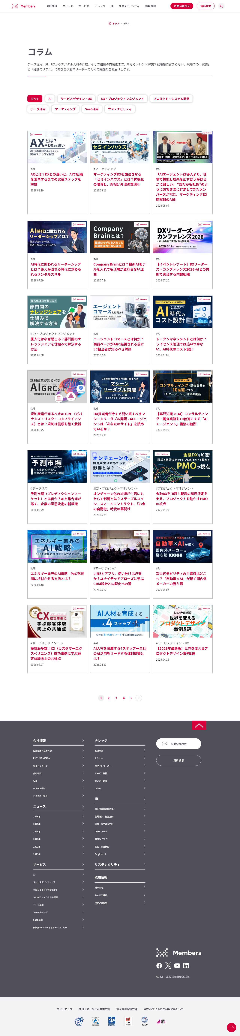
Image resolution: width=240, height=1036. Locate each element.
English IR (100, 854)
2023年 (36, 838)
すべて (35, 98)
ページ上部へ (231, 1027)
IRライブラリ (101, 831)
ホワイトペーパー (103, 765)
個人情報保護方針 (126, 1009)
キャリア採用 (101, 895)
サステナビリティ (120, 109)
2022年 (36, 846)
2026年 (36, 816)
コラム (98, 788)
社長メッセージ (40, 765)
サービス (39, 864)
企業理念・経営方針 (42, 750)
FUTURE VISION (41, 758)
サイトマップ (64, 1009)
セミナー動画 (101, 780)
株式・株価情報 (102, 846)
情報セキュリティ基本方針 (94, 1009)
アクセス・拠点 (40, 795)
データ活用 (38, 109)
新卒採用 (99, 887)
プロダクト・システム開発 (171, 98)
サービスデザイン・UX (76, 98)
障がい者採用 (101, 902)
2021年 (36, 854)
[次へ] (139, 698)
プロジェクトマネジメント (45, 889)
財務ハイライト (102, 838)
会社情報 (39, 740)
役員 (35, 780)
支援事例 (99, 750)
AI (50, 98)
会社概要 (37, 773)
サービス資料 (101, 773)
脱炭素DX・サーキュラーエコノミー (50, 927)
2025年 (36, 823)
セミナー (99, 758)
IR (96, 798)
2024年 (36, 831)
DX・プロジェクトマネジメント (122, 98)
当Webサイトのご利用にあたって (163, 1009)
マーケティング (65, 109)
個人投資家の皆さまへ (105, 808)
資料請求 (205, 6)
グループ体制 (39, 788)
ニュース (39, 806)
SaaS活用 (92, 109)
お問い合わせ (182, 6)
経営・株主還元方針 (104, 823)
